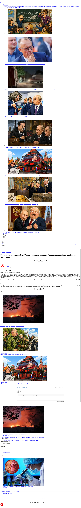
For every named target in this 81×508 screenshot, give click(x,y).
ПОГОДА (15, 7)
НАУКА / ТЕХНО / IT (71, 6)
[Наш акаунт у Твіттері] (31, 499)
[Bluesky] (37, 261)
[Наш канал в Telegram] (40, 499)
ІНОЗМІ (26, 118)
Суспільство (8, 252)
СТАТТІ (10, 118)
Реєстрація (77, 244)
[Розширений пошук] (4, 237)
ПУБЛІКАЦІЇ (6, 117)
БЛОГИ (14, 118)
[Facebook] (43, 261)
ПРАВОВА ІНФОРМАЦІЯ (6, 491)
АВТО (77, 6)
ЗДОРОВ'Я (11, 7)
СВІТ (50, 6)
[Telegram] (40, 261)
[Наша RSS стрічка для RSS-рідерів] (50, 499)
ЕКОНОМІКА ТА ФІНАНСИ (24, 6)
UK (76, 249)
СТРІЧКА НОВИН (9, 6)
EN (78, 249)
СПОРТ (6, 7)
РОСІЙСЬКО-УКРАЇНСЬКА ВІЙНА (59, 6)
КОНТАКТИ (16, 491)
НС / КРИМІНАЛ (45, 6)
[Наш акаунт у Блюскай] (34, 499)
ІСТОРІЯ (22, 118)
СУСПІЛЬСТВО (34, 6)
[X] (35, 261)
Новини (3, 252)
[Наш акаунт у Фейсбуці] (37, 499)
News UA (7, 266)
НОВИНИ (5, 5)
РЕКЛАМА (5, 233)
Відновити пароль (5, 243)
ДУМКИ (7, 118)
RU (79, 249)
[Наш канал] (47, 499)
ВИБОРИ (40, 6)
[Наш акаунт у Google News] (43, 499)
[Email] (46, 261)
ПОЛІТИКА (15, 6)
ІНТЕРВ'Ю (18, 118)
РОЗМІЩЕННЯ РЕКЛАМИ (8, 493)
